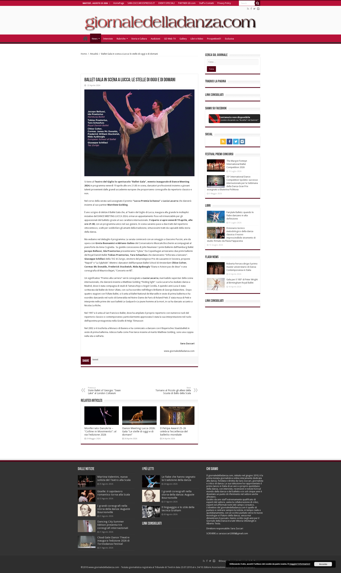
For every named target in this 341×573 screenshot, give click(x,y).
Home (84, 53)
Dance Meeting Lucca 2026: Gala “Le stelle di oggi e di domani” (138, 431)
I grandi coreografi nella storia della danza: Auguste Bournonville (113, 509)
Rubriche (121, 38)
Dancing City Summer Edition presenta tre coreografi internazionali (112, 525)
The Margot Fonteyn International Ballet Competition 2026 (236, 164)
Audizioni (155, 38)
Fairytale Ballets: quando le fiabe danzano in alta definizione (240, 215)
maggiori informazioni (299, 564)
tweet (95, 359)
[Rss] (248, 9)
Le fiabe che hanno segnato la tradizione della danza (178, 478)
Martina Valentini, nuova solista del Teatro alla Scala (114, 478)
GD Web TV (170, 38)
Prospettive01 (214, 38)
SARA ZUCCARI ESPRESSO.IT (141, 3)
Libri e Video (197, 38)
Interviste (108, 38)
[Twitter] (254, 9)
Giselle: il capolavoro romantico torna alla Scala (113, 493)
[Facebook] (251, 9)
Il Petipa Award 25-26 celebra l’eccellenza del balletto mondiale (174, 431)
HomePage (118, 3)
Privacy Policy (224, 3)
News (95, 38)
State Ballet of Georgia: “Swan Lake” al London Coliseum (104, 391)
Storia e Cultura (139, 38)
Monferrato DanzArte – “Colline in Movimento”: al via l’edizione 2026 (100, 431)
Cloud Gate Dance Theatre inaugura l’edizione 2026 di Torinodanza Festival (113, 540)
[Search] (257, 3)
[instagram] (258, 9)
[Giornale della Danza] (170, 20)
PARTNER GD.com (187, 3)
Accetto (323, 564)
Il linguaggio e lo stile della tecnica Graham (178, 509)
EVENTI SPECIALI (166, 3)
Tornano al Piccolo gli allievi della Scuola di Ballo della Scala (173, 391)
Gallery (183, 38)
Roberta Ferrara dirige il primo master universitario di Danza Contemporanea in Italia (242, 266)
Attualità (94, 53)
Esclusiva (229, 38)
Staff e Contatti (206, 3)
